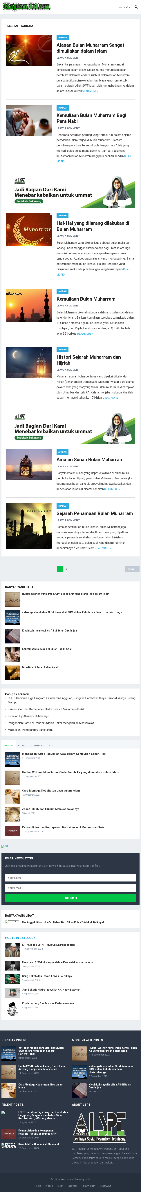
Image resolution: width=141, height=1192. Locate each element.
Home (38, 1185)
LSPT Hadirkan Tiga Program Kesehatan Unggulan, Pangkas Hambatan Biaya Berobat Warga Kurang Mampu (43, 1115)
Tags (50, 745)
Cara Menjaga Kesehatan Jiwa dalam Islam (51, 790)
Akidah (62, 215)
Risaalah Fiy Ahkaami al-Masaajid (28, 716)
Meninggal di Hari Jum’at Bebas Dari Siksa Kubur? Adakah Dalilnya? (63, 922)
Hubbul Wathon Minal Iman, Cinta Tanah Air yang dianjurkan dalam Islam (65, 593)
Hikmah (62, 37)
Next (132, 569)
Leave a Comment (68, 57)
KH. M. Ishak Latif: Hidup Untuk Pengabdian (48, 944)
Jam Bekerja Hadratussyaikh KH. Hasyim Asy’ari (51, 989)
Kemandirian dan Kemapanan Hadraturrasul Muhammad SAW (46, 709)
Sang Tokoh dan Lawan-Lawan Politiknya (47, 976)
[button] (124, 7)
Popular (8, 745)
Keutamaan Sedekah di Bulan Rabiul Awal (47, 649)
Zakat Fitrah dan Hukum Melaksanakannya (50, 809)
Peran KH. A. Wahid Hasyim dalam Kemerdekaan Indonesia (57, 962)
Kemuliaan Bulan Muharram (86, 299)
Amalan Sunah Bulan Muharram (90, 459)
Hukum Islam (88, 1185)
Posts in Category (20, 938)
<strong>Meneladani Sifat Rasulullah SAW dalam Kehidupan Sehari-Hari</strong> (72, 612)
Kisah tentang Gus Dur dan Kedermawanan (48, 1003)
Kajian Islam (65, 1179)
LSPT (88, 1179)
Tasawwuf (105, 1185)
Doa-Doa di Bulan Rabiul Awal (40, 667)
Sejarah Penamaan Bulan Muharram (95, 513)
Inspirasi (72, 1185)
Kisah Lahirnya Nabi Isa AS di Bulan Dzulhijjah (49, 630)
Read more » (90, 91)
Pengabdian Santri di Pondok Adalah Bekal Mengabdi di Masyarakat (51, 723)
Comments (36, 745)
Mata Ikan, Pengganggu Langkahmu (30, 730)
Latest (21, 745)
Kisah (60, 1185)
